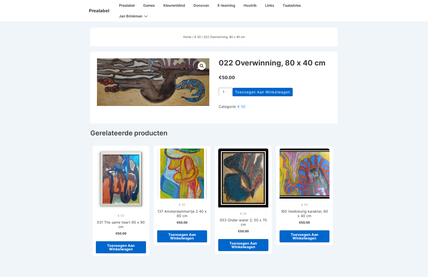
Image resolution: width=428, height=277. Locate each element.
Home (187, 37)
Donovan (201, 5)
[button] (202, 66)
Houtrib (250, 5)
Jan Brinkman (130, 16)
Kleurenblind (174, 5)
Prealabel (99, 10)
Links (269, 5)
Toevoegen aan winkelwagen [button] (121, 247)
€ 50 (197, 37)
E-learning (226, 5)
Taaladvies (292, 5)
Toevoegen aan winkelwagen (262, 92)
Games (149, 5)
